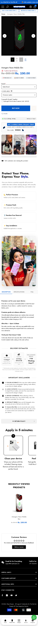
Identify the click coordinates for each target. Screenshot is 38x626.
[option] (19, 36)
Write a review (19, 547)
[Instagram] (7, 595)
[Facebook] (2, 595)
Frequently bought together (9, 99)
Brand (3, 84)
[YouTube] (11, 595)
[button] (7, 6)
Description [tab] (6, 292)
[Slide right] (33, 36)
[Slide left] (4, 36)
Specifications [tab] (19, 292)
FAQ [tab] (32, 292)
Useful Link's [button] (6, 572)
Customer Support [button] (8, 578)
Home (3, 14)
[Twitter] (16, 595)
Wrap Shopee (10, 604)
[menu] (2, 6)
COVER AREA (6, 91)
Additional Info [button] (7, 584)
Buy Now (15, 108)
